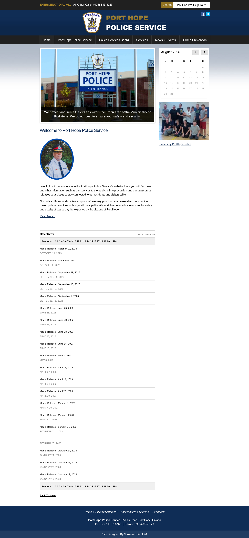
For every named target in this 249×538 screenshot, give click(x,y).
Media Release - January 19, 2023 (58, 474)
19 (105, 241)
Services (142, 40)
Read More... (47, 216)
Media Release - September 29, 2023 (60, 272)
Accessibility (128, 512)
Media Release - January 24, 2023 (58, 450)
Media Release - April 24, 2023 (56, 379)
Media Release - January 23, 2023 (58, 462)
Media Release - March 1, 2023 (57, 415)
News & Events (165, 40)
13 (84, 241)
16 (95, 241)
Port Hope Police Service (75, 40)
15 (91, 241)
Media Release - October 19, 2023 (58, 248)
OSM (144, 534)
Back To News (48, 495)
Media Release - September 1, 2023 (59, 296)
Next (115, 241)
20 (108, 241)
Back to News (146, 234)
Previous (47, 241)
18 (101, 241)
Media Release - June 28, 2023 (57, 320)
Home (47, 40)
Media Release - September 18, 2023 (60, 284)
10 (74, 241)
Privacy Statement (106, 512)
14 (88, 241)
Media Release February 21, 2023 (58, 426)
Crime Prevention (195, 40)
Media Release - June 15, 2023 (57, 343)
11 (78, 241)
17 (98, 241)
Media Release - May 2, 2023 (55, 355)
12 (81, 241)
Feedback (158, 512)
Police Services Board (114, 40)
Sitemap (144, 512)
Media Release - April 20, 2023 (56, 391)
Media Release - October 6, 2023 (58, 260)
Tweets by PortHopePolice (175, 144)
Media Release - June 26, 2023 (57, 308)
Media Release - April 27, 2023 (56, 367)
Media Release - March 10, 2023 (57, 403)
